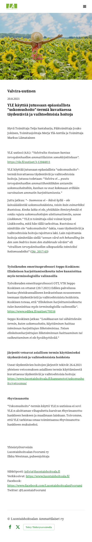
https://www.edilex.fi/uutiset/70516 (31, 311)
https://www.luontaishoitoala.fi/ (48, 476)
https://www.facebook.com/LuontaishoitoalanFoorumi (44, 485)
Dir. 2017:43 (39, 251)
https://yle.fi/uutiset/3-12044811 (28, 162)
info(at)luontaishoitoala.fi (42, 471)
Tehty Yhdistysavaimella (39, 527)
